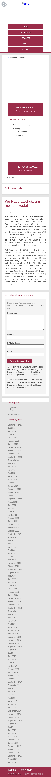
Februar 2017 (13, 704)
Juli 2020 (12, 576)
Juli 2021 (12, 541)
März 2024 (12, 476)
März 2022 (12, 515)
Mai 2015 (12, 762)
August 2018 (13, 650)
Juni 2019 (12, 618)
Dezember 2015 (14, 746)
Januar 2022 (13, 521)
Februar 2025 (13, 441)
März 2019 (12, 627)
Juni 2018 (12, 656)
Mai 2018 (12, 659)
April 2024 (12, 473)
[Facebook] (25, 11)
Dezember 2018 (14, 637)
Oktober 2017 (13, 679)
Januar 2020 (13, 595)
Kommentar (12, 313)
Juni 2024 (12, 467)
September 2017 (15, 682)
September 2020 (15, 569)
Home (25, 27)
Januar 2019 (13, 634)
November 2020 (14, 563)
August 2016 (13, 724)
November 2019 (14, 602)
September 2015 (15, 756)
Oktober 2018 (13, 643)
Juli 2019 (12, 614)
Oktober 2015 (13, 753)
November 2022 (14, 492)
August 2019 (13, 611)
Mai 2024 (12, 470)
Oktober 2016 (13, 717)
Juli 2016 (12, 727)
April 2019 (12, 624)
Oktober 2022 (13, 496)
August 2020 (13, 573)
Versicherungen (14, 414)
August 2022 (13, 502)
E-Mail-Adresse (14, 343)
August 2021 (13, 537)
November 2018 (14, 640)
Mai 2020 (12, 582)
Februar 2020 (13, 592)
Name (10, 335)
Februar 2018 (13, 669)
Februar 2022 (13, 518)
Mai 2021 (12, 547)
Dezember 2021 (14, 524)
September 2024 (15, 457)
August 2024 (13, 460)
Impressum (26, 769)
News (25, 44)
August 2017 (13, 685)
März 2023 (12, 479)
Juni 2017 (12, 692)
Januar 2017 (13, 708)
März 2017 (12, 701)
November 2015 (14, 749)
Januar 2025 (13, 444)
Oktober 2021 (13, 531)
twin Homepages (34, 773)
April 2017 (12, 698)
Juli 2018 (12, 653)
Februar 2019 (13, 631)
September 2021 (15, 534)
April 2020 (12, 586)
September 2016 (15, 721)
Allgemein (12, 408)
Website (10, 352)
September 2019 (15, 608)
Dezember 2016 (14, 711)
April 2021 (12, 550)
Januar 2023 (13, 486)
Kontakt (25, 49)
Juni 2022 (12, 505)
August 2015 (13, 759)
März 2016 (12, 737)
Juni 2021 (12, 544)
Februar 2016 (13, 740)
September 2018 (15, 647)
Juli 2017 (12, 688)
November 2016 (14, 714)
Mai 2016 (12, 733)
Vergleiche (25, 32)
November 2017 (14, 676)
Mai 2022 (12, 508)
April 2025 (12, 434)
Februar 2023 (13, 483)
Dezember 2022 (14, 489)
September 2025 (15, 425)
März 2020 (12, 589)
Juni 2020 (12, 579)
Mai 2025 (12, 431)
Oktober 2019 (13, 605)
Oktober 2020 (13, 566)
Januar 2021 (13, 560)
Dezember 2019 (14, 598)
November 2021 (14, 528)
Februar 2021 (13, 557)
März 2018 (12, 666)
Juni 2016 (12, 730)
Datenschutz (35, 375)
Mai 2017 (12, 695)
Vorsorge (25, 38)
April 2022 (12, 512)
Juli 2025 (12, 428)
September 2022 (15, 499)
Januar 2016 (13, 743)
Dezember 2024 (14, 447)
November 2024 (14, 451)
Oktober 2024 (13, 454)
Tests (12, 410)
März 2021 (12, 553)
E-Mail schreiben (18, 135)
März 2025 (12, 438)
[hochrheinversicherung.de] (25, 4)
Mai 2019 (12, 621)
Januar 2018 (13, 672)
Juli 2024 (12, 463)
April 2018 (12, 663)
